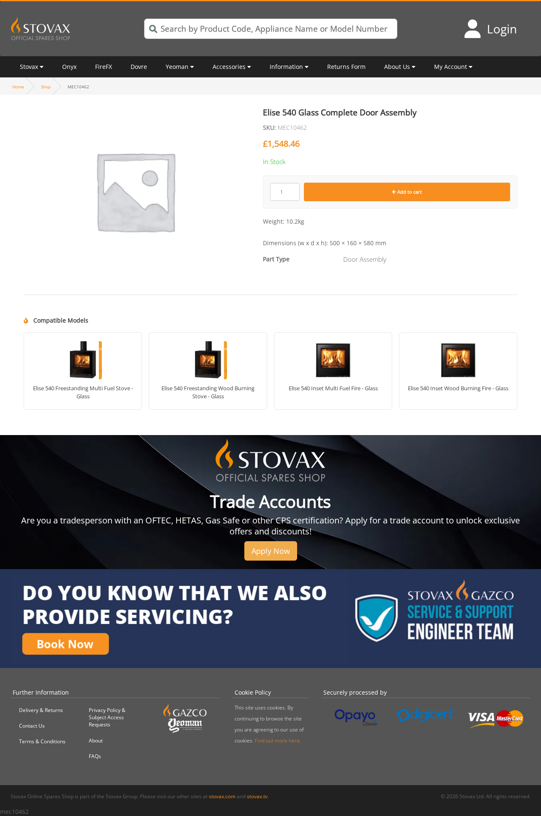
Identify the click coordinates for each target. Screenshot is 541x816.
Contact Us (32, 725)
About (96, 740)
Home (18, 87)
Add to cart (409, 192)
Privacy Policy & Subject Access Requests (107, 717)
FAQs (95, 756)
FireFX (103, 67)
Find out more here (277, 740)
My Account (450, 67)
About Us (397, 67)
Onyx (69, 67)
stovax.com (222, 796)
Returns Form (346, 67)
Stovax (29, 67)
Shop (46, 87)
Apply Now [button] (270, 551)
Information (286, 67)
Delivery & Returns (41, 710)
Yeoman (177, 67)
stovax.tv (257, 796)
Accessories (229, 67)
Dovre (139, 67)
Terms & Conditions (42, 741)
